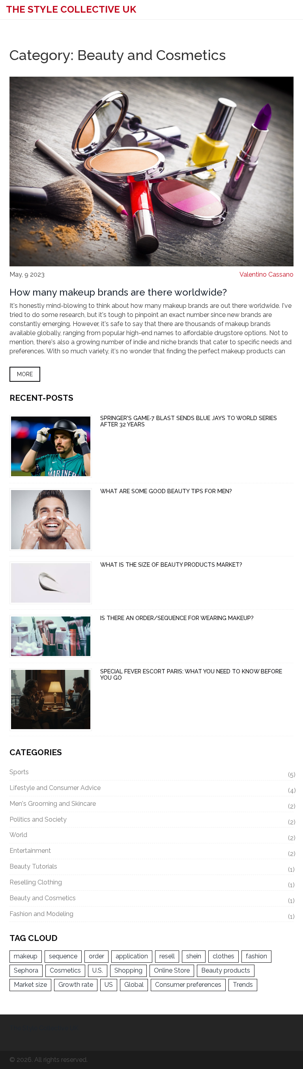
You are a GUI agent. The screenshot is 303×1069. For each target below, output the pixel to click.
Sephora (26, 970)
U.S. (97, 970)
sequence (63, 956)
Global (134, 984)
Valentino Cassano (266, 274)
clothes (223, 956)
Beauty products (225, 970)
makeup (25, 956)
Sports (151, 773)
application (132, 956)
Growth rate (75, 984)
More (25, 374)
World (151, 836)
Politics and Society (151, 821)
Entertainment (151, 852)
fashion (256, 956)
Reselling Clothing (151, 884)
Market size (30, 984)
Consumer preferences (188, 984)
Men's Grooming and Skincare (151, 805)
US (109, 984)
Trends (243, 984)
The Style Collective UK (71, 9)
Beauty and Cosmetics (151, 899)
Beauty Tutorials (151, 868)
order (96, 956)
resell (167, 956)
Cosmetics (65, 970)
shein (193, 956)
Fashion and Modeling (151, 915)
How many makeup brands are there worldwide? (118, 292)
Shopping (128, 970)
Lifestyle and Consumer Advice (151, 789)
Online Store (172, 970)
